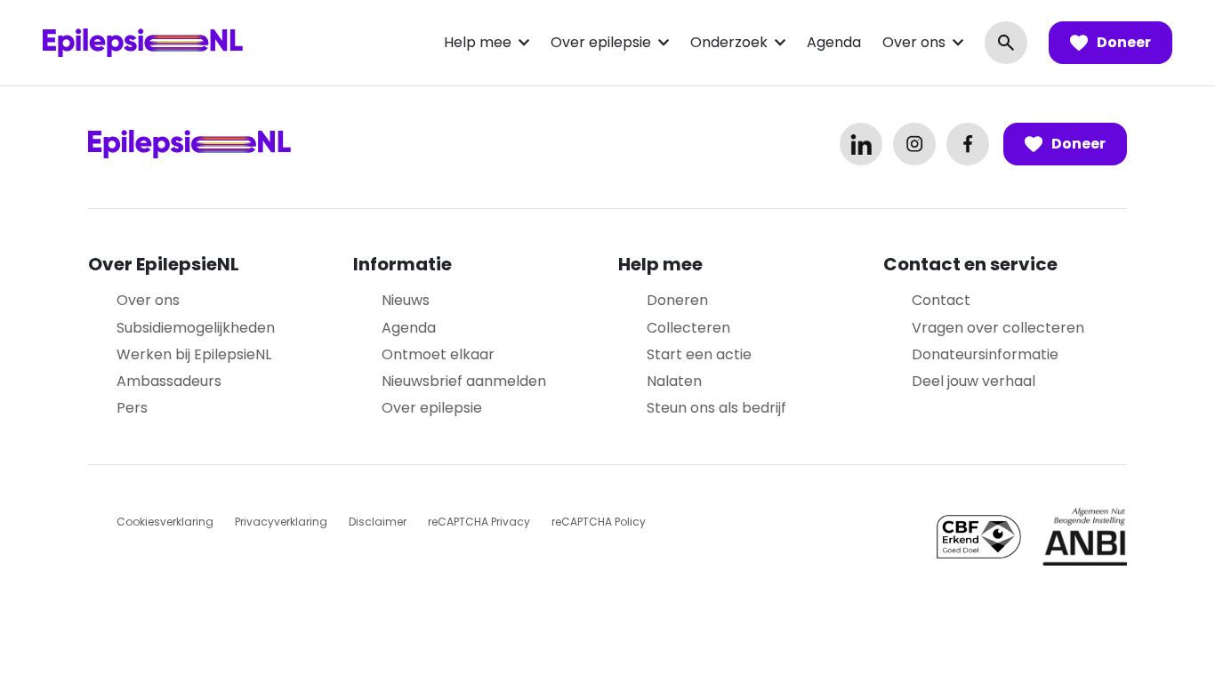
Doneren (677, 300)
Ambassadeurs (169, 381)
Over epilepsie (601, 42)
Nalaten (674, 381)
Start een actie (699, 354)
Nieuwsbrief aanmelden (464, 381)
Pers (132, 408)
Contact (941, 300)
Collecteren (688, 327)
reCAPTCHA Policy (598, 521)
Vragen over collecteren (998, 327)
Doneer (1124, 42)
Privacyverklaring (281, 521)
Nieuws (406, 300)
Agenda (834, 42)
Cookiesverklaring (165, 521)
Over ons (913, 42)
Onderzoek (729, 42)
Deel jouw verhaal (973, 381)
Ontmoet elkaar (438, 354)
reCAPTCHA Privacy (479, 521)
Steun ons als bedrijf (716, 408)
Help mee (477, 42)
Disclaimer (377, 521)
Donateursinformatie (985, 354)
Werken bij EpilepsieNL (194, 354)
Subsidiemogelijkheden (196, 327)
